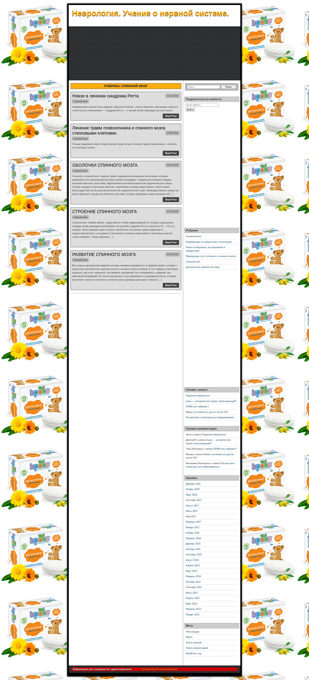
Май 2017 (191, 516)
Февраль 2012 (193, 609)
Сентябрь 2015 (194, 554)
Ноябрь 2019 (192, 489)
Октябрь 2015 (193, 549)
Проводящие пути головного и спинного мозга (211, 256)
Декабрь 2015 (193, 543)
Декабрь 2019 (193, 483)
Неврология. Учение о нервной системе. (150, 13)
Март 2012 (191, 603)
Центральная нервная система (202, 267)
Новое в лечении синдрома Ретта (105, 95)
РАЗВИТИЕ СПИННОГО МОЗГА (104, 254)
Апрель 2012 (193, 598)
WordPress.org (193, 653)
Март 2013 (191, 571)
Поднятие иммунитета (198, 395)
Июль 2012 (192, 592)
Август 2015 (192, 560)
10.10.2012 (172, 95)
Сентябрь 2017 (194, 500)
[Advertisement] (154, 54)
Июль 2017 (192, 511)
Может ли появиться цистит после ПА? (207, 412)
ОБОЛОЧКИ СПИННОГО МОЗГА (105, 165)
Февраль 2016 (193, 538)
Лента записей (194, 642)
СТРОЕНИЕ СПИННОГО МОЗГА (104, 211)
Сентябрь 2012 (194, 587)
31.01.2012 (172, 165)
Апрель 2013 (193, 565)
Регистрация (192, 631)
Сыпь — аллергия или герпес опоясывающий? (211, 401)
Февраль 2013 (193, 576)
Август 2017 (192, 505)
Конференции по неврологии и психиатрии (209, 242)
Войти (189, 637)
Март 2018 (191, 494)
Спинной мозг (80, 101)
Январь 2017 (192, 527)
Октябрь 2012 (193, 582)
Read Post (170, 116)
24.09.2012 (172, 133)
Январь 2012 (192, 614)
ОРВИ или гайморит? (197, 406)
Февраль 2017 (193, 522)
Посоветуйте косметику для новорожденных (210, 417)
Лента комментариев (197, 648)
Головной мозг (193, 236)
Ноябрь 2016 (192, 532)
